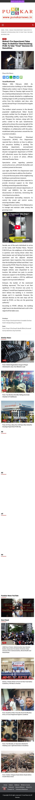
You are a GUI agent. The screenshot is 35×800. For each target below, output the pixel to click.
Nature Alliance (19, 787)
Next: (16, 328)
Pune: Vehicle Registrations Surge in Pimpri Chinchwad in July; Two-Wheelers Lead (15, 366)
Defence (16, 785)
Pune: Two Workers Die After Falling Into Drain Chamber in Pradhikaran (15, 396)
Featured (11, 787)
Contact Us (10, 789)
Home (5, 785)
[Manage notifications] (4, 788)
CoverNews (25, 795)
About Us (29, 787)
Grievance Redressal (22, 789)
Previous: (17, 321)
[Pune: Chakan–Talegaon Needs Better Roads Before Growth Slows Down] (17, 762)
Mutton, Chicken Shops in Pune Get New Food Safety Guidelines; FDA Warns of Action (17, 682)
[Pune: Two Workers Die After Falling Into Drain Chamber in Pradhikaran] (17, 382)
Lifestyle (4, 787)
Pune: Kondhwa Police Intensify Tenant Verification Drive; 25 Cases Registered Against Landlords (17, 713)
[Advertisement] (17, 452)
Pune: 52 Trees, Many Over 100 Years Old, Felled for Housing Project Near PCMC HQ (17, 426)
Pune (4, 642)
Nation (11, 785)
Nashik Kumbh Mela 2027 (17, 1)
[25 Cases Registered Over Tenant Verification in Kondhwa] (17, 608)
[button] (3, 25)
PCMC (4, 39)
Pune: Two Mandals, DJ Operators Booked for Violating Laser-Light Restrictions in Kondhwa (15, 744)
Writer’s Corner (25, 785)
